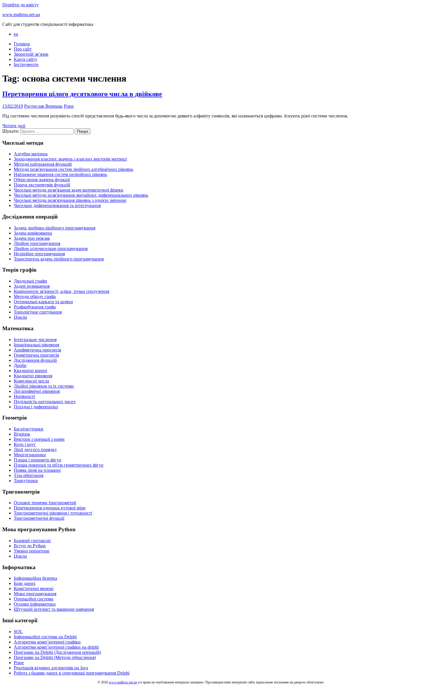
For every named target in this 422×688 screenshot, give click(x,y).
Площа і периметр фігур (37, 459)
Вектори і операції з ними (39, 439)
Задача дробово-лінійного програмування (54, 227)
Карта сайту (25, 59)
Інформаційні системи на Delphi (45, 636)
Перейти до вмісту (20, 4)
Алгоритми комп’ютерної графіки (47, 641)
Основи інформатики (35, 604)
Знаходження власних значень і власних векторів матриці (70, 158)
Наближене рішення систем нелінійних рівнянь (60, 174)
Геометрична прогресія (36, 355)
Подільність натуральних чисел (45, 401)
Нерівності (24, 396)
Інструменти (26, 64)
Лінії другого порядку (35, 449)
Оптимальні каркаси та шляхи (43, 301)
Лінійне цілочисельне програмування (51, 248)
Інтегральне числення (35, 339)
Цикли (20, 317)
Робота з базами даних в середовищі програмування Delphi (71, 672)
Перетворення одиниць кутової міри (50, 507)
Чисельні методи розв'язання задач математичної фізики (68, 190)
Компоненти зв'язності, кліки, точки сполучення (61, 291)
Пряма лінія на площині (37, 470)
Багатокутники (28, 428)
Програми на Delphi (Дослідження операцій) (57, 652)
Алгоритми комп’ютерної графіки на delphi (56, 647)
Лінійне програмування (37, 243)
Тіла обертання (28, 475)
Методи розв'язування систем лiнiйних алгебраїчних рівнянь (73, 169)
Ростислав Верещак (43, 106)
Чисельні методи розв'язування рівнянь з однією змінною (70, 200)
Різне (69, 106)
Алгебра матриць (31, 153)
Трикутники (26, 480)
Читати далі (13, 125)
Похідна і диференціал (36, 406)
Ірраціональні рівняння (36, 344)
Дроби (20, 365)
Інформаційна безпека (35, 578)
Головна (22, 43)
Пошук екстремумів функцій (42, 184)
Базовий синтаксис (32, 540)
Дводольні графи (30, 281)
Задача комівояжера (33, 233)
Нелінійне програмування (39, 253)
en (16, 34)
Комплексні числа (31, 380)
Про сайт (23, 49)
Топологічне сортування (38, 312)
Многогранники (30, 454)
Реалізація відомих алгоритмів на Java (51, 667)
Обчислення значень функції (42, 179)
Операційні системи (33, 598)
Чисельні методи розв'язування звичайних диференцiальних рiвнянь (81, 195)
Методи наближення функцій (43, 164)
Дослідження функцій (35, 360)
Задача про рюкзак (32, 238)
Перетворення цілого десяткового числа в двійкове (82, 94)
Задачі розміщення (32, 286)
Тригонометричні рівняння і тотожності (53, 513)
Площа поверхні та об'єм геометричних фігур (58, 465)
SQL (18, 631)
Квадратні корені (30, 370)
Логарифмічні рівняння (37, 391)
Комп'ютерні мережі (33, 588)
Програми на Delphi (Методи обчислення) (55, 657)
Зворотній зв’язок (31, 54)
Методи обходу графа (35, 296)
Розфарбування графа (35, 306)
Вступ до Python (30, 545)
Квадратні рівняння (33, 375)
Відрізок (22, 434)
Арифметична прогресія (37, 349)
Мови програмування (35, 593)
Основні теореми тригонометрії (45, 502)
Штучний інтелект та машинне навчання (54, 609)
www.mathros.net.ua (21, 14)
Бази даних (25, 583)
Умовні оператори (31, 550)
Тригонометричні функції (39, 518)
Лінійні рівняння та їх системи (44, 386)
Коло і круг (25, 444)
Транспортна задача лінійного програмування (59, 258)
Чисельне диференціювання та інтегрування (57, 205)
